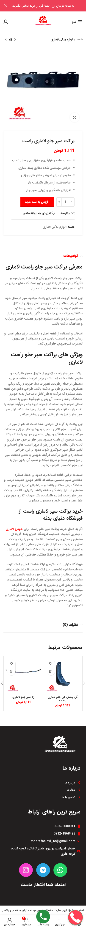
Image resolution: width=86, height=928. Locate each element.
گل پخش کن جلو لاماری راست (63, 699)
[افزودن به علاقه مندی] (51, 663)
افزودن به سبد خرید (37, 202)
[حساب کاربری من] (5, 21)
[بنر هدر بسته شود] (5, 5)
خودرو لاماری (14, 528)
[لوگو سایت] (43, 21)
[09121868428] (75, 902)
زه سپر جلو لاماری (23, 697)
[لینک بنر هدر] (50, 5)
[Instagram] (26, 870)
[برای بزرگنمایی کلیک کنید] (74, 117)
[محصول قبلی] (15, 39)
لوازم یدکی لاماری (62, 39)
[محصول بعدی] (5, 39)
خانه (79, 39)
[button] (51, 671)
